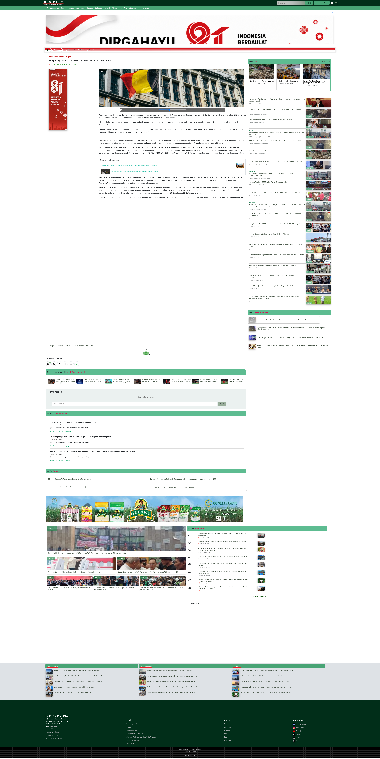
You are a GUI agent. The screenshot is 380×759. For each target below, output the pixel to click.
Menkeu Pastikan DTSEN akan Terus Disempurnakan (268, 182)
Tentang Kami (131, 724)
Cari (309, 3)
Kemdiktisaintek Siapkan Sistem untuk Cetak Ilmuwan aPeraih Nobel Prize (276, 255)
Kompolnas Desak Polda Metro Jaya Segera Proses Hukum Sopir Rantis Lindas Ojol (65, 381)
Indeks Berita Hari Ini (53, 735)
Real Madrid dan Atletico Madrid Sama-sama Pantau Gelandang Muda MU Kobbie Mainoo (209, 381)
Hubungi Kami (131, 730)
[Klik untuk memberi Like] (48, 363)
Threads (298, 741)
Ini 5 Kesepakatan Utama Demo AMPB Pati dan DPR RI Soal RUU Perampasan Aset (272, 175)
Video (226, 734)
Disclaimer (130, 743)
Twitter (298, 738)
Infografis (132, 8)
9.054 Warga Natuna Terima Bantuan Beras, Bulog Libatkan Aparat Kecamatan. (273, 276)
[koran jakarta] (48, 50)
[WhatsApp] (53, 363)
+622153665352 (51, 728)
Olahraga (227, 740)
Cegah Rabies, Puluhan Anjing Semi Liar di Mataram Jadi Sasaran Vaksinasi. (276, 192)
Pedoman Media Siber (134, 734)
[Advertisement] (105, 632)
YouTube (298, 731)
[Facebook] (65, 363)
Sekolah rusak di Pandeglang (288, 81)
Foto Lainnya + (326, 61)
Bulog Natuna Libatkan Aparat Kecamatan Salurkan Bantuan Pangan (274, 223)
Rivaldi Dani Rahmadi (74, 65)
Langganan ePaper (322, 3)
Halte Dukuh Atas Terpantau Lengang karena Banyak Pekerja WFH (273, 265)
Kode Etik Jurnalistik (133, 740)
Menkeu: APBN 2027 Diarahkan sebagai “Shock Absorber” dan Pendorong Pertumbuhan (276, 214)
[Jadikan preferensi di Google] (76, 363)
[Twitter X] (71, 363)
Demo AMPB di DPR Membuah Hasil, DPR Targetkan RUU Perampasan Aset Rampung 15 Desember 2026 (277, 206)
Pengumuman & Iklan (54, 739)
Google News (300, 724)
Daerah (227, 730)
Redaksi (129, 727)
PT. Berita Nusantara (195, 749)
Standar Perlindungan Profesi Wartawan (141, 737)
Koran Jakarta (183, 749)
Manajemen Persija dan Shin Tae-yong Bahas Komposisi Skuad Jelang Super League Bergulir (277, 100)
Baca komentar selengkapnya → (61, 431)
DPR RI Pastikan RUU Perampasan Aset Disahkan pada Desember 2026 (275, 140)
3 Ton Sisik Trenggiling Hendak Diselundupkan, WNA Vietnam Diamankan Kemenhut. (276, 110)
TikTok (298, 734)
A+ (223, 109)
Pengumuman (144, 8)
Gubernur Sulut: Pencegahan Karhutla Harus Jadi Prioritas (270, 120)
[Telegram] (59, 363)
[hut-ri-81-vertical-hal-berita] (58, 99)
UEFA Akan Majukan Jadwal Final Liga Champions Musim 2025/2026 (94, 380)
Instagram (299, 728)
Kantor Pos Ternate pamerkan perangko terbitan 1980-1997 (314, 82)
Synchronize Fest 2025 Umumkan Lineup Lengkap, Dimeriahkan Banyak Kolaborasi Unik (122, 381)
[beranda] (47, 8)
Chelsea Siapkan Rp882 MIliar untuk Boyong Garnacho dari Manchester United (181, 381)
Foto (226, 737)
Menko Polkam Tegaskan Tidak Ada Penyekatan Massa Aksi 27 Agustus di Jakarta (276, 245)
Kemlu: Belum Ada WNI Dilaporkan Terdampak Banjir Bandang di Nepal (275, 161)
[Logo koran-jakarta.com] (53, 3)
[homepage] (57, 717)
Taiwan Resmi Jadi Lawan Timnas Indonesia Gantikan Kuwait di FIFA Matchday (238, 381)
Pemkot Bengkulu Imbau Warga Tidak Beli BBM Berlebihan (270, 234)
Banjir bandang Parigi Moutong (262, 81)
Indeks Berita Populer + (258, 597)
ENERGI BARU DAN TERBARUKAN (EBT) (60, 57)
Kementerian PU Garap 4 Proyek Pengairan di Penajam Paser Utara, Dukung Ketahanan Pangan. (274, 297)
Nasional (227, 727)
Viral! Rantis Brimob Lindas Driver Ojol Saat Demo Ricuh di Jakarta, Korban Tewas (151, 381)
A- (121, 109)
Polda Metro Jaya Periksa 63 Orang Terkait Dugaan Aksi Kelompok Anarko (276, 286)
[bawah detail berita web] (144, 514)
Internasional (229, 724)
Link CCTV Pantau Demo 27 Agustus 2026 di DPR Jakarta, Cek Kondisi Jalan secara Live (276, 133)
